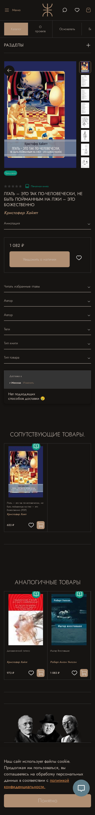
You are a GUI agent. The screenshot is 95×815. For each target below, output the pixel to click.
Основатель (67, 29)
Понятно (47, 800)
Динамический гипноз (18, 650)
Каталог (16, 29)
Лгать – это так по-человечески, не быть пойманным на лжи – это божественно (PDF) (25, 506)
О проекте (40, 29)
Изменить (28, 383)
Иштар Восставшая (59, 650)
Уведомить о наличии (39, 259)
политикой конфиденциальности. (36, 783)
